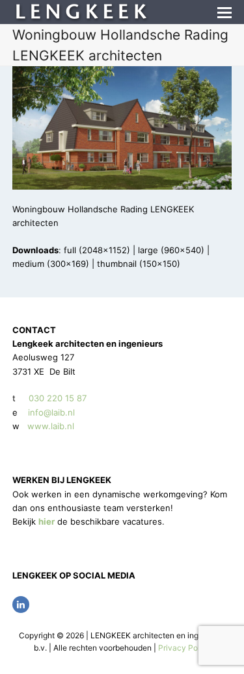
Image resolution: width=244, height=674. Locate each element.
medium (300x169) (50, 263)
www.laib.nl (49, 426)
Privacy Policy (184, 648)
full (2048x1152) (97, 250)
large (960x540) (171, 250)
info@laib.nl (51, 412)
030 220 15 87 (58, 398)
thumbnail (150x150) (138, 263)
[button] (224, 12)
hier (46, 521)
